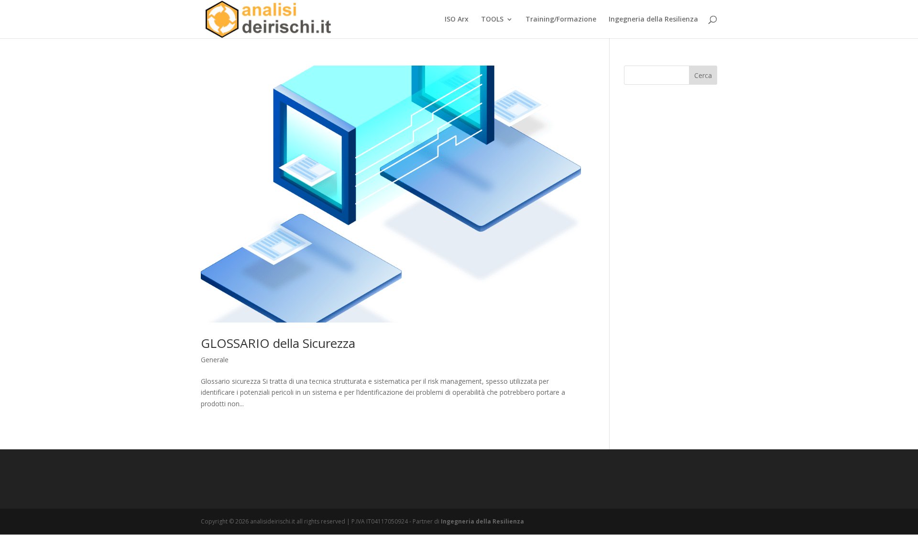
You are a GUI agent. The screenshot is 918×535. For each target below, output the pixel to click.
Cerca (703, 75)
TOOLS (492, 19)
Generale (215, 359)
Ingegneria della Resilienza (653, 19)
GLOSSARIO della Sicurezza (278, 343)
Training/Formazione (560, 19)
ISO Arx (457, 19)
